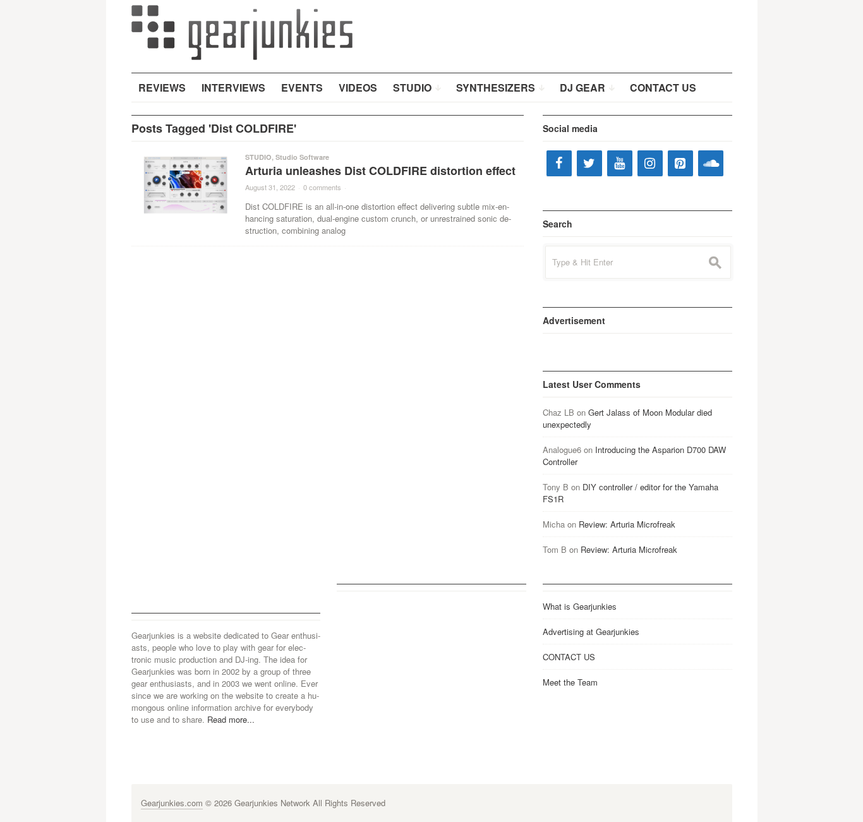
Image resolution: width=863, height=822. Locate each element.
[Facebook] (559, 163)
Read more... (231, 719)
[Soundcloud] (710, 163)
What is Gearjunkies (580, 606)
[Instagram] (650, 163)
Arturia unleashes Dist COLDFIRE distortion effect (380, 170)
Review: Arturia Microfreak (627, 524)
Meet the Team (570, 682)
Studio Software (302, 157)
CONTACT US (569, 657)
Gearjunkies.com (172, 803)
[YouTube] (619, 163)
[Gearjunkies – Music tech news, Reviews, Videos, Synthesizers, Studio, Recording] (242, 31)
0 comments (322, 187)
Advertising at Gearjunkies (591, 632)
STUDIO (258, 157)
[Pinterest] (680, 163)
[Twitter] (589, 163)
